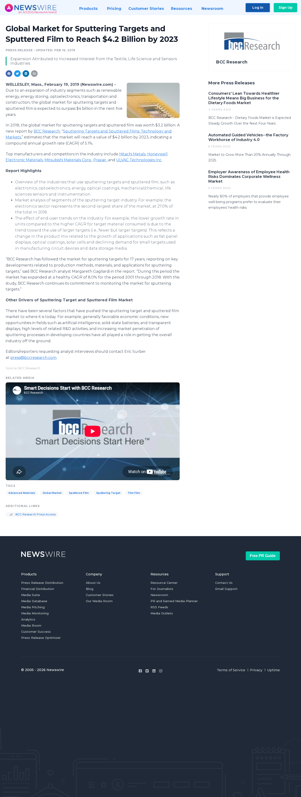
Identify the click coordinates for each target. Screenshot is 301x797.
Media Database (34, 601)
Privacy (256, 670)
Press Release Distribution (42, 583)
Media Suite (30, 595)
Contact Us (224, 583)
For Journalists (161, 589)
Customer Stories (100, 595)
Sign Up (286, 7)
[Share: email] (34, 73)
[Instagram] (160, 671)
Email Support (226, 589)
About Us (93, 583)
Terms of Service (231, 670)
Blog (89, 589)
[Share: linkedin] (26, 73)
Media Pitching (33, 607)
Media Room (31, 625)
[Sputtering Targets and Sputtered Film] (153, 100)
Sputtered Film (79, 493)
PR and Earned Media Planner (174, 601)
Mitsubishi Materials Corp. (68, 160)
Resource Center (164, 583)
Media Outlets (161, 613)
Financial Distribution (37, 589)
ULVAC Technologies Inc (139, 160)
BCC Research (47, 131)
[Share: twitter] (17, 73)
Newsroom (159, 595)
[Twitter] (147, 671)
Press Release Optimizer (41, 638)
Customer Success (36, 631)
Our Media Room (99, 601)
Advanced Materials (21, 493)
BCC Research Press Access (35, 514)
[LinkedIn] (153, 671)
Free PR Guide (263, 556)
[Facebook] (140, 671)
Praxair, (100, 160)
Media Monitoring (35, 613)
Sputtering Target (108, 493)
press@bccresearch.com (33, 357)
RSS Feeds (159, 607)
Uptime (273, 670)
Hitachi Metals (132, 154)
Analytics (28, 619)
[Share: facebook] (9, 73)
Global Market (52, 493)
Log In (257, 7)
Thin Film (134, 493)
